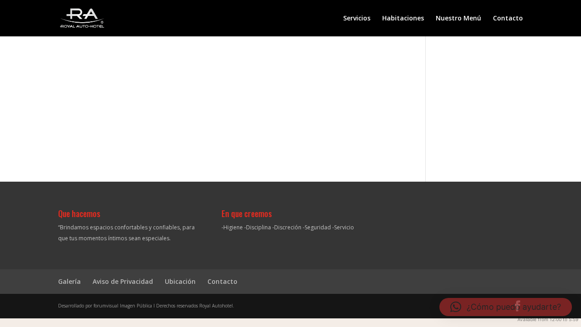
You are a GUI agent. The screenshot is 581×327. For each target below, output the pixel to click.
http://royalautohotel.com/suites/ (229, 114)
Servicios (356, 18)
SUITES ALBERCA (229, 95)
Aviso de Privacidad (123, 281)
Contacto (508, 18)
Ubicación (180, 281)
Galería (69, 281)
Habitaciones (403, 18)
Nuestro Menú (458, 18)
